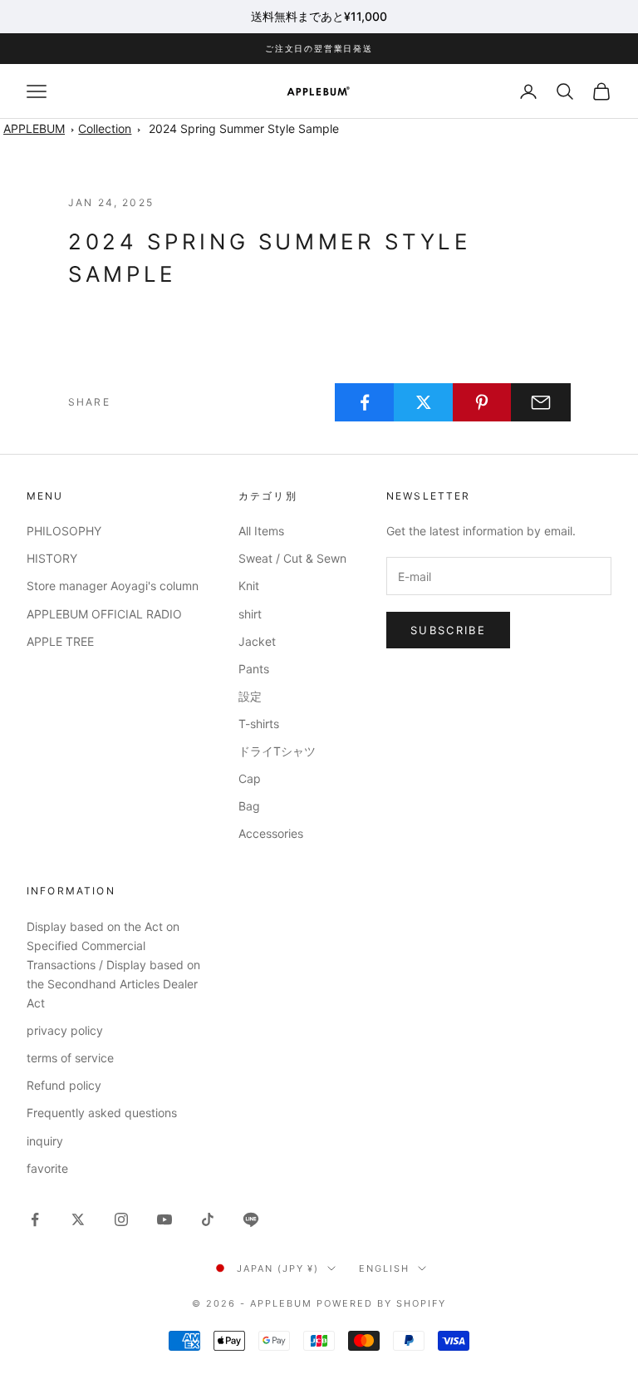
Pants (253, 669)
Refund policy (64, 1085)
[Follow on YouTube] (164, 1219)
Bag (249, 806)
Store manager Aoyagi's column (113, 586)
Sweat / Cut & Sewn (292, 558)
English (384, 1268)
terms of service (70, 1058)
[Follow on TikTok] (207, 1219)
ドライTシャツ (277, 751)
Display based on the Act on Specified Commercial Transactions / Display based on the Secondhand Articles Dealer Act (113, 964)
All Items (261, 531)
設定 (250, 696)
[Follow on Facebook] (35, 1219)
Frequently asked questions (102, 1113)
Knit (248, 586)
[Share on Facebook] (365, 402)
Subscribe (448, 630)
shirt (250, 614)
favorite (47, 1168)
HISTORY (52, 558)
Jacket (257, 641)
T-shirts (258, 724)
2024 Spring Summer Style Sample (244, 128)
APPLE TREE (60, 641)
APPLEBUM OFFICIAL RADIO (104, 614)
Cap (249, 778)
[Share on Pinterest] (483, 402)
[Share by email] (541, 402)
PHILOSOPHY (64, 531)
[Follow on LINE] (251, 1219)
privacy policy (65, 1030)
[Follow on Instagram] (121, 1219)
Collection (104, 128)
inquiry (45, 1141)
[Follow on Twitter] (78, 1219)
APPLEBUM (34, 128)
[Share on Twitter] (424, 402)
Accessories (270, 833)
